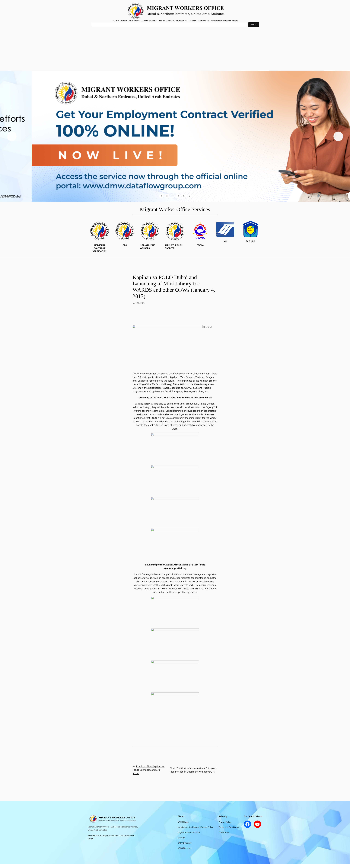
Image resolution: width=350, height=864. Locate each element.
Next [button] (338, 136)
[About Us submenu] (139, 20)
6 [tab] (189, 196)
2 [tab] (166, 196)
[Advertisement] (175, 50)
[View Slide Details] (175, 136)
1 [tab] (161, 196)
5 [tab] (183, 196)
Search (253, 24)
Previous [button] (12, 136)
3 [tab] (172, 196)
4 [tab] (178, 196)
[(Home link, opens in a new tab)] (112, 819)
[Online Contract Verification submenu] (186, 20)
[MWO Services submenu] (156, 20)
